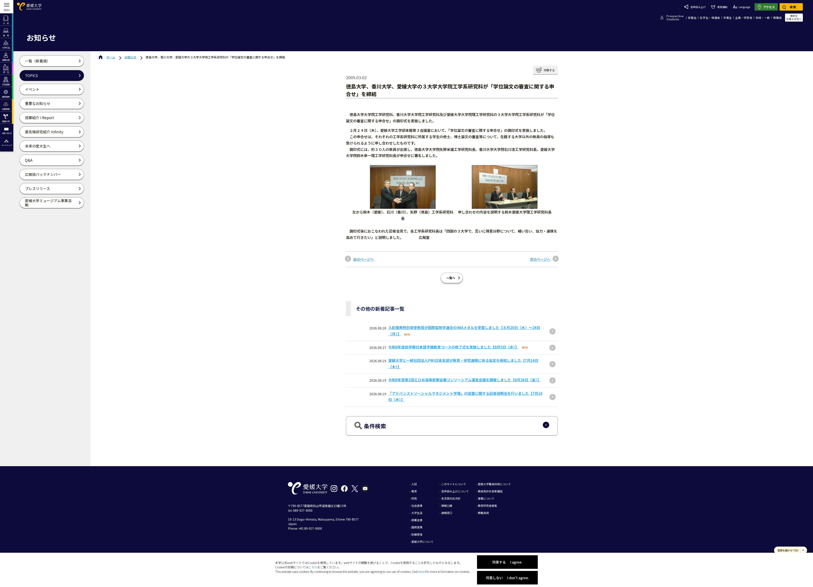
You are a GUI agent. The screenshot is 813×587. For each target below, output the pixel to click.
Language (744, 7)
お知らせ (130, 57)
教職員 (777, 17)
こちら (312, 567)
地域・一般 (763, 17)
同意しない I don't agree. (507, 577)
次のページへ (540, 259)
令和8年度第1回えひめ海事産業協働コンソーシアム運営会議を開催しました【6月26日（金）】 (464, 379)
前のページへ (363, 259)
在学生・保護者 (710, 17)
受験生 (692, 17)
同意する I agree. (507, 562)
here (422, 571)
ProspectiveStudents (675, 17)
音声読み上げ (698, 7)
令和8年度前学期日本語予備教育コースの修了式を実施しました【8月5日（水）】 (453, 347)
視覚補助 (722, 7)
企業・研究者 (743, 17)
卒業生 (727, 17)
